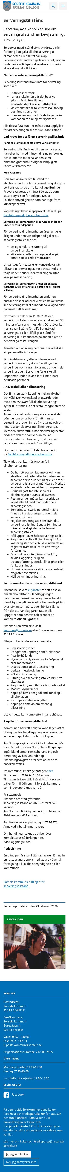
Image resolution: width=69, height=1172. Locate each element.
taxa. (50, 771)
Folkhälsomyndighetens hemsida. (26, 215)
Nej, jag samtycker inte (21, 1162)
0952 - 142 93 (18, 1041)
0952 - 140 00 (21, 1037)
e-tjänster (34, 590)
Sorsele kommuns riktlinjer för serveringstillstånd (24, 884)
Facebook (17, 1095)
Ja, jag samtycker (17, 1154)
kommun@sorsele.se (18, 630)
